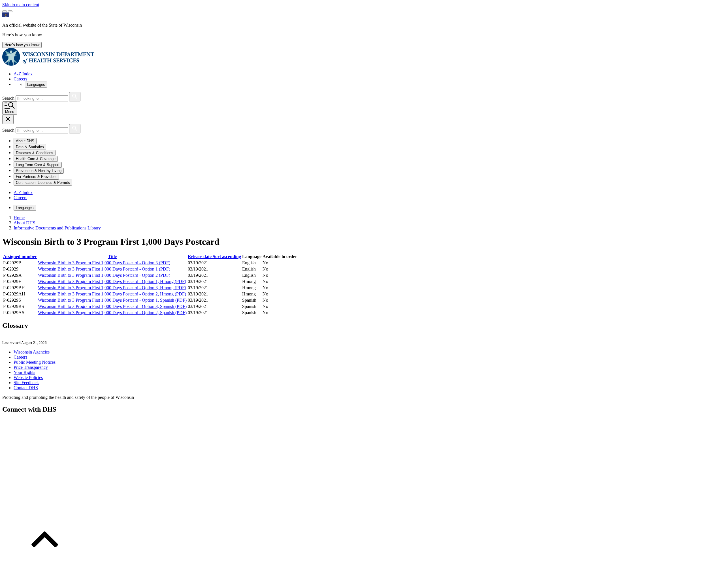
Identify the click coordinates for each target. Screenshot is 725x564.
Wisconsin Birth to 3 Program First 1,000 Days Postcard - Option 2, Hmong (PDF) (112, 293)
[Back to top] (44, 559)
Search (9, 98)
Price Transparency (31, 367)
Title (112, 256)
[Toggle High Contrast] (10, 11)
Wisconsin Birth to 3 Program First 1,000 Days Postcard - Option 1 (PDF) (104, 269)
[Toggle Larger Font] (4, 11)
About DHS (24, 222)
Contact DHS (26, 387)
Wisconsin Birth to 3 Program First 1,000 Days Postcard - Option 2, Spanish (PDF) (112, 312)
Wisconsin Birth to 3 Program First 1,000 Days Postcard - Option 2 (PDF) (104, 275)
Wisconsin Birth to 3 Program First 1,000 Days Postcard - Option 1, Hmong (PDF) (112, 281)
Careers (20, 78)
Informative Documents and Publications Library (57, 227)
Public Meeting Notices (35, 362)
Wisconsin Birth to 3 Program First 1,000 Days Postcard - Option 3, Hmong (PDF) (112, 287)
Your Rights (24, 372)
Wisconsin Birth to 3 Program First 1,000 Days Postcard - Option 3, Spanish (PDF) (112, 306)
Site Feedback (26, 382)
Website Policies (28, 377)
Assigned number (20, 256)
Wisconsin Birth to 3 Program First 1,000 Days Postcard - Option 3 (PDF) (104, 262)
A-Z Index (23, 73)
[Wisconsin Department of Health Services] (48, 64)
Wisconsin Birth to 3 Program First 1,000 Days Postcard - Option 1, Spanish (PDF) (112, 300)
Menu (9, 112)
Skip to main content (20, 4)
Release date (214, 256)
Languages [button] (36, 84)
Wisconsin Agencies (32, 352)
